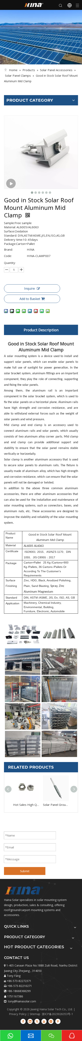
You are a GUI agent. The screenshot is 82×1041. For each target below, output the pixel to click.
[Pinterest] (58, 1021)
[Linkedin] (30, 1021)
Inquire (29, 288)
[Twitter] (37, 1021)
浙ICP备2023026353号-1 (57, 1014)
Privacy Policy (18, 1014)
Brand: (8, 249)
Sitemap (35, 1014)
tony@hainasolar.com (21, 1001)
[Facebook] (23, 1021)
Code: (8, 256)
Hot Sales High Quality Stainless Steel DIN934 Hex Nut (26, 805)
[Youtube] (44, 1021)
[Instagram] (51, 1021)
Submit (24, 871)
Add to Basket (30, 299)
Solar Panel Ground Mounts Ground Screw (56, 805)
